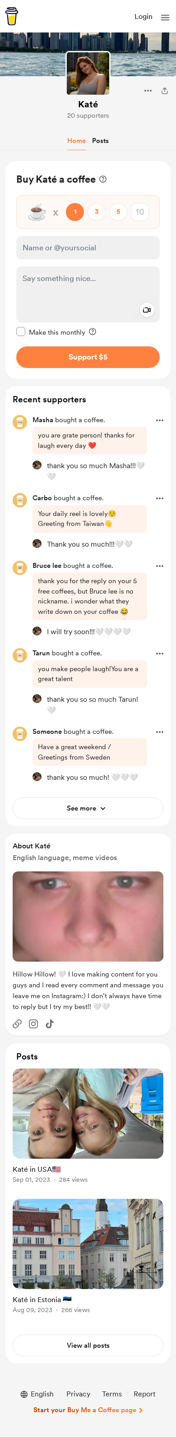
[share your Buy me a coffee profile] (165, 90)
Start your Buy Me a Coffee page (84, 1410)
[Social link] (17, 1023)
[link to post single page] (88, 1127)
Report (144, 1394)
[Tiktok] (49, 1023)
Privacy (78, 1394)
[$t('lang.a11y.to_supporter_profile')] (37, 465)
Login (143, 16)
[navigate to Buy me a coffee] (11, 16)
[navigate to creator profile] (88, 73)
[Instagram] (33, 1023)
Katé (88, 104)
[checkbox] (50, 332)
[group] (88, 1131)
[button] (165, 17)
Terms (112, 1394)
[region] (88, 270)
